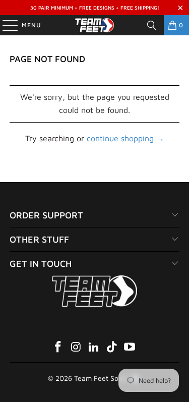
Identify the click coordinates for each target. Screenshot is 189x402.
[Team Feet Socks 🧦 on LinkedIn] (94, 347)
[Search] (151, 25)
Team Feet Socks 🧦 (106, 378)
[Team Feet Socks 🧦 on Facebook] (58, 347)
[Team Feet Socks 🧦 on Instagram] (76, 347)
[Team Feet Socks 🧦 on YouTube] (130, 347)
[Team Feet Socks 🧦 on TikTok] (111, 347)
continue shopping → (125, 138)
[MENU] (5, 25)
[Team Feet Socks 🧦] (94, 25)
